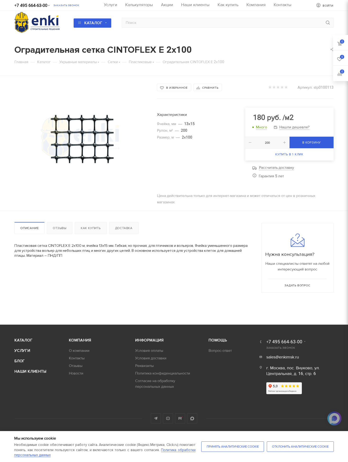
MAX (192, 418)
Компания (80, 340)
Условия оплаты (149, 350)
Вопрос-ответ (220, 350)
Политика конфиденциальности (162, 373)
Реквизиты (144, 365)
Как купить (91, 228)
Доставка (124, 228)
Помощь (218, 340)
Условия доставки (150, 358)
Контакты (77, 358)
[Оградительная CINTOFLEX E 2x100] (81, 137)
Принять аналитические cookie (233, 447)
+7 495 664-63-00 (30, 5)
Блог (19, 361)
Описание (29, 228)
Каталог (23, 340)
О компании (79, 350)
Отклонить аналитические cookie (300, 447)
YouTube (168, 418)
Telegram (156, 418)
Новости (76, 373)
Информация (149, 340)
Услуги (22, 350)
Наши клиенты (30, 371)
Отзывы (60, 228)
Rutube (180, 418)
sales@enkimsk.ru (282, 357)
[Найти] (328, 23)
